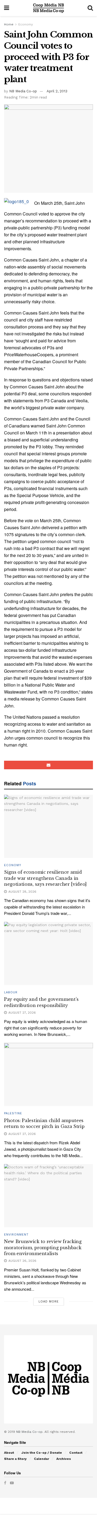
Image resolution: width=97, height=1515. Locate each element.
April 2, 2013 (57, 91)
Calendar (41, 1459)
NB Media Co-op (23, 91)
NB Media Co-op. (30, 1432)
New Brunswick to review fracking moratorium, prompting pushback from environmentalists (43, 1247)
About (9, 1453)
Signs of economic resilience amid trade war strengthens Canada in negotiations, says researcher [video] (45, 878)
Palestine (13, 1113)
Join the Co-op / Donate (41, 1453)
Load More (49, 1301)
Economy (25, 24)
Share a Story (15, 1459)
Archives (63, 1459)
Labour (11, 992)
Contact (75, 1453)
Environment (16, 1234)
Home (8, 24)
